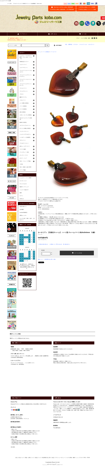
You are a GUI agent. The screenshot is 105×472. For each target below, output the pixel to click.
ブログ (77, 38)
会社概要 (22, 209)
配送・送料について (29, 457)
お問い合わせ (54, 34)
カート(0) (84, 34)
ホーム (39, 51)
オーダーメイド (23, 180)
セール (21, 195)
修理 (21, 192)
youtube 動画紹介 (23, 212)
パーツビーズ (53, 51)
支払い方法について (19, 457)
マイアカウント (23, 34)
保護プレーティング (24, 186)
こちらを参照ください (30, 362)
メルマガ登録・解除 (85, 38)
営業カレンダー (23, 215)
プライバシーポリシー (60, 457)
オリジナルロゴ (23, 183)
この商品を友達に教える (43, 244)
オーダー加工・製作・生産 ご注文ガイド (27, 219)
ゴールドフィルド (83, 44)
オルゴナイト (91, 44)
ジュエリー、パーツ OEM (25, 177)
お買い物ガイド (23, 206)
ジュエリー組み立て (24, 189)
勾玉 (66, 44)
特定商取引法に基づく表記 (50, 259)
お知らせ (22, 198)
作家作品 (70, 44)
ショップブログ (79, 457)
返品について (40, 259)
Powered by (44, 464)
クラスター (75, 44)
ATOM (88, 457)
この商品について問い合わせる (55, 244)
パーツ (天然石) (45, 51)
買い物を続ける (66, 244)
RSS (85, 457)
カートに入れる (78, 253)
